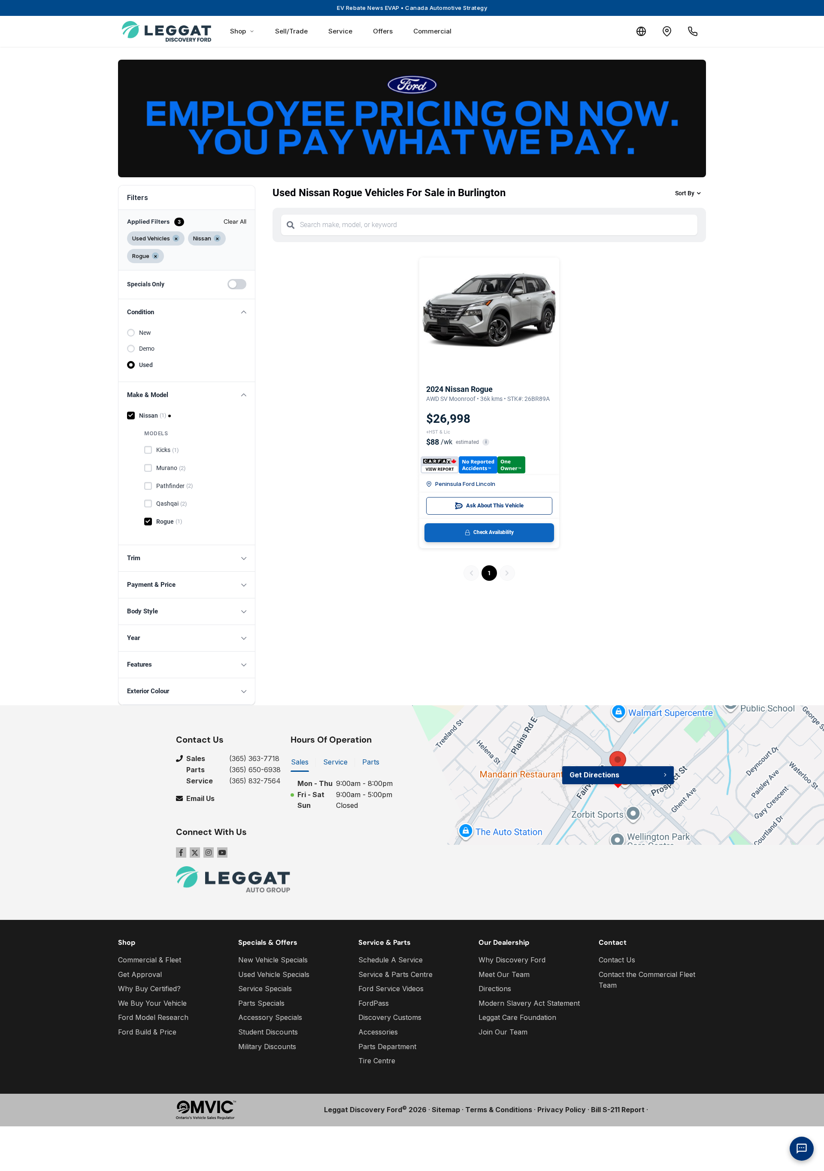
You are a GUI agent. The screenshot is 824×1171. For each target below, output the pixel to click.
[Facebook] (181, 852)
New (145, 332)
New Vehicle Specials (273, 960)
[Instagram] (208, 852)
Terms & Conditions (498, 1109)
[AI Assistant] (802, 1149)
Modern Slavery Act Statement (529, 1003)
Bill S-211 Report (618, 1109)
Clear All (235, 221)
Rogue (169, 521)
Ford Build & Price (147, 1032)
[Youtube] (222, 852)
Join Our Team (503, 1032)
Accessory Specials (270, 1017)
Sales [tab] (300, 762)
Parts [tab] (370, 762)
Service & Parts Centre (395, 974)
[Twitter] (195, 852)
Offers (383, 31)
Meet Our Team (504, 974)
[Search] (290, 225)
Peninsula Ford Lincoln (465, 483)
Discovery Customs (389, 1017)
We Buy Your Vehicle (152, 1003)
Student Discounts (268, 1032)
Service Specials (265, 988)
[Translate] (641, 31)
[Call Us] (692, 31)
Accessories (378, 1032)
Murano (171, 467)
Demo (146, 348)
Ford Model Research (153, 1017)
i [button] (486, 442)
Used (146, 364)
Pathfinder (174, 485)
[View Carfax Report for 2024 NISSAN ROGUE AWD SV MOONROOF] (473, 464)
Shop (238, 31)
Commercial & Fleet (149, 960)
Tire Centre (376, 1060)
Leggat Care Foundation (517, 1017)
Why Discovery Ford (512, 960)
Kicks (167, 449)
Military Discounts (267, 1046)
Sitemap (446, 1109)
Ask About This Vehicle (495, 505)
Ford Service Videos (391, 988)
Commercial (432, 31)
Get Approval (140, 974)
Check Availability (493, 532)
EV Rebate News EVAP (412, 7)
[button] (186, 312)
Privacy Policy (561, 1109)
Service (340, 31)
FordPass (373, 1003)
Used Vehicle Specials (273, 974)
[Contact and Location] (666, 31)
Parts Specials (261, 1003)
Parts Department (387, 1046)
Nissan (153, 415)
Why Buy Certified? (149, 988)
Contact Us (617, 960)
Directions (495, 988)
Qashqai (171, 503)
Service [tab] (335, 762)
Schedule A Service (390, 960)
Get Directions (594, 775)
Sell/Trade (291, 31)
